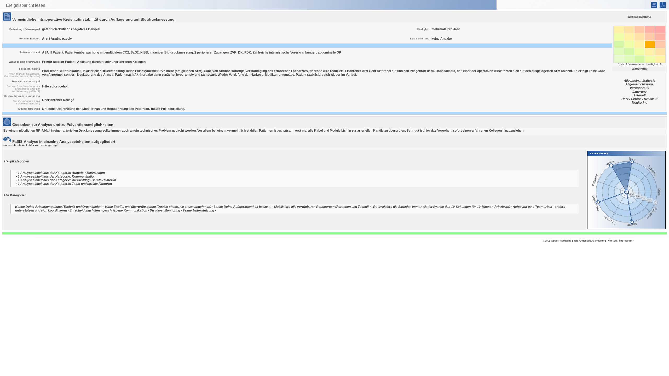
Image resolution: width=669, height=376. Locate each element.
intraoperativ (639, 88)
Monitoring (639, 102)
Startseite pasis (569, 240)
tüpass (555, 240)
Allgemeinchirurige (639, 84)
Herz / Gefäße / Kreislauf (639, 99)
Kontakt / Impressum (620, 240)
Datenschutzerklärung (593, 240)
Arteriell (639, 95)
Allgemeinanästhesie (639, 81)
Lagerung (639, 91)
